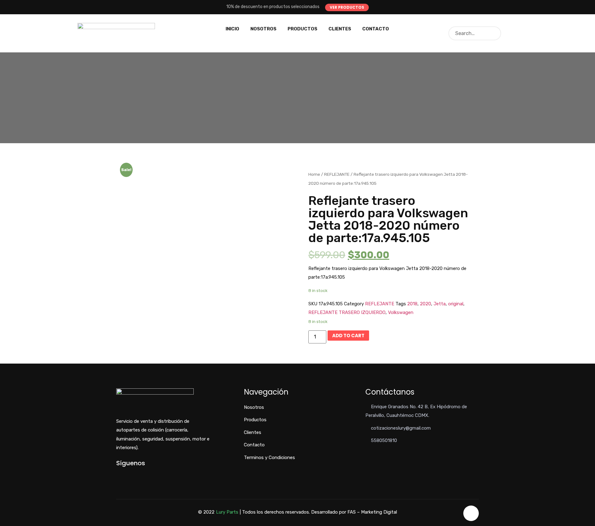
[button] (347, 7)
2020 (425, 304)
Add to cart (348, 335)
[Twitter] (128, 473)
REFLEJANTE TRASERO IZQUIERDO (347, 312)
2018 (412, 304)
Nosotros (263, 29)
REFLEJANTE (337, 174)
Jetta (440, 304)
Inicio (232, 29)
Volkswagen (400, 312)
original (455, 304)
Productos (302, 29)
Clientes (339, 29)
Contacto (375, 29)
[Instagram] (138, 473)
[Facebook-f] (118, 473)
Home (314, 174)
